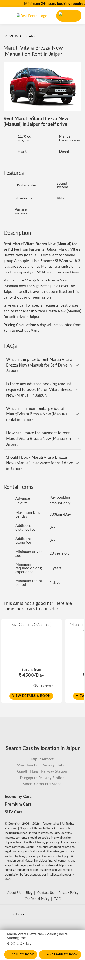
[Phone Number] (68, 16)
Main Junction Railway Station (42, 765)
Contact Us (45, 893)
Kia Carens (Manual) (31, 624)
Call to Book (23, 954)
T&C (57, 899)
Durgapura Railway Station (42, 778)
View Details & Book (31, 695)
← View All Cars (20, 36)
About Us (14, 893)
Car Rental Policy (37, 899)
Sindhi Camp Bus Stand (42, 784)
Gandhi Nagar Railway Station (42, 771)
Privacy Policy (68, 893)
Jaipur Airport (42, 759)
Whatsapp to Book (62, 954)
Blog (29, 893)
